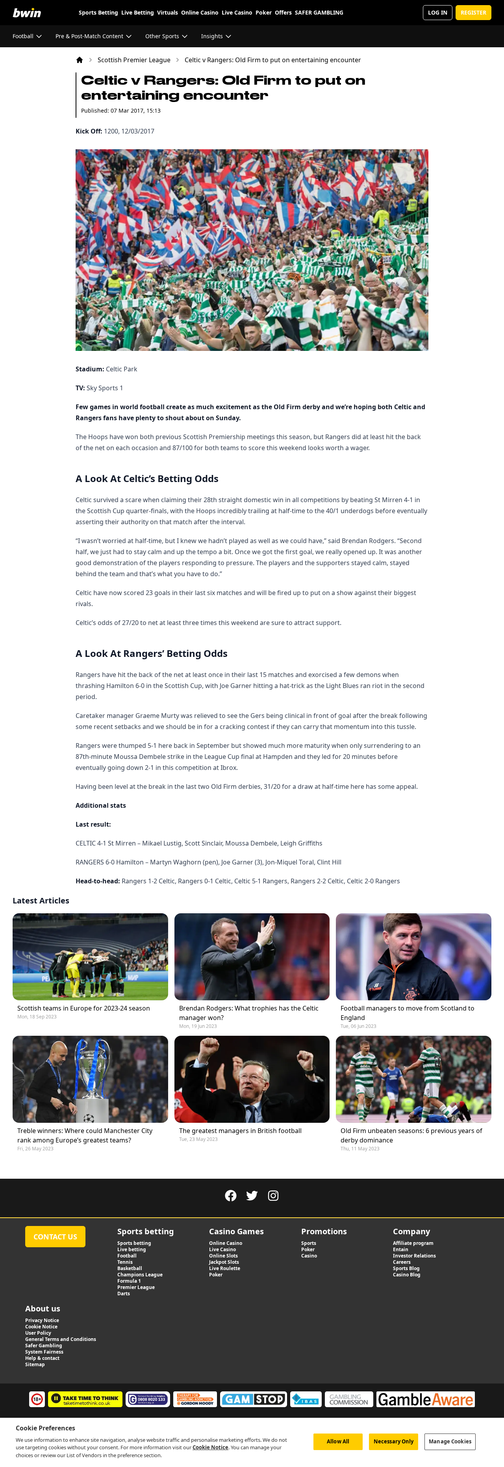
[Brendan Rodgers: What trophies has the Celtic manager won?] (252, 956)
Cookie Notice (210, 1447)
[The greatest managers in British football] (252, 1079)
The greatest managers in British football (240, 1130)
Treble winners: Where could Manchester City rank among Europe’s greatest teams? (84, 1135)
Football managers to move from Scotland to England (407, 1013)
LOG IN (437, 12)
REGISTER (473, 12)
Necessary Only (394, 1441)
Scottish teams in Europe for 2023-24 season (83, 1008)
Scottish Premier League (134, 60)
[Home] (79, 60)
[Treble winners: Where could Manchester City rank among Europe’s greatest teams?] (90, 1079)
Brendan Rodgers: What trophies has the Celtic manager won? (249, 1013)
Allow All (338, 1441)
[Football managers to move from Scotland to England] (413, 956)
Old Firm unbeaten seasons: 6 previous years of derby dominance (411, 1135)
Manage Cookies (450, 1441)
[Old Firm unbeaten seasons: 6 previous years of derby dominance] (413, 1079)
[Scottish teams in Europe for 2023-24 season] (90, 956)
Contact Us (55, 1236)
